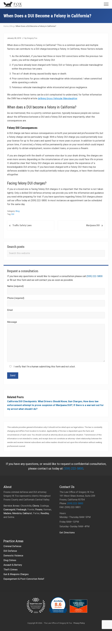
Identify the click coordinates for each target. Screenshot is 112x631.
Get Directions (67, 532)
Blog (12, 26)
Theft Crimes (11, 569)
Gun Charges (75, 401)
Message (12, 322)
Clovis (36, 505)
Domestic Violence (13, 555)
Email (10, 310)
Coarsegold (9, 509)
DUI (12, 214)
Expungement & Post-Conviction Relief (24, 579)
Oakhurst (27, 513)
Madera (7, 513)
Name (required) (15, 286)
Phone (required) (15, 298)
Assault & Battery (13, 565)
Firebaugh (21, 509)
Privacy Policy (79, 623)
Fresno (38, 509)
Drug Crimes (10, 560)
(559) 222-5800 (94, 276)
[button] (106, 4)
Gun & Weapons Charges (16, 574)
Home (6, 26)
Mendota (17, 513)
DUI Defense (10, 551)
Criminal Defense (12, 546)
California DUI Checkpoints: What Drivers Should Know (37, 401)
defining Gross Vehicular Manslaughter (57, 98)
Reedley (45, 513)
